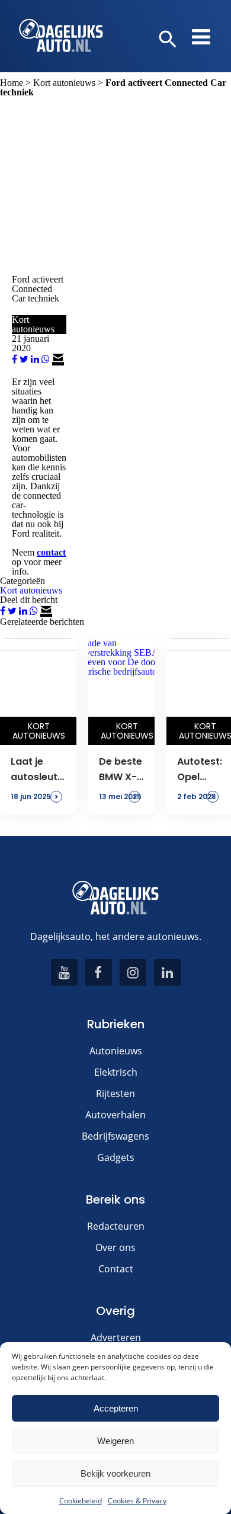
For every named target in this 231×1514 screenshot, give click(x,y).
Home (11, 83)
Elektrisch (115, 1072)
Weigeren (115, 1441)
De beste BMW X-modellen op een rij (121, 770)
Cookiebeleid (80, 1501)
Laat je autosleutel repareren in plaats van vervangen (38, 770)
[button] (168, 39)
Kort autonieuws (64, 83)
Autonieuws (115, 1050)
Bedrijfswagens (115, 1136)
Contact (115, 1268)
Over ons (115, 1247)
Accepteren (116, 1408)
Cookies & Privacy (137, 1501)
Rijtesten (115, 1093)
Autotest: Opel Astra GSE (199, 770)
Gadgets (115, 1157)
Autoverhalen (115, 1114)
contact (51, 552)
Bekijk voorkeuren (115, 1473)
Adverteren (116, 1337)
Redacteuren (116, 1226)
